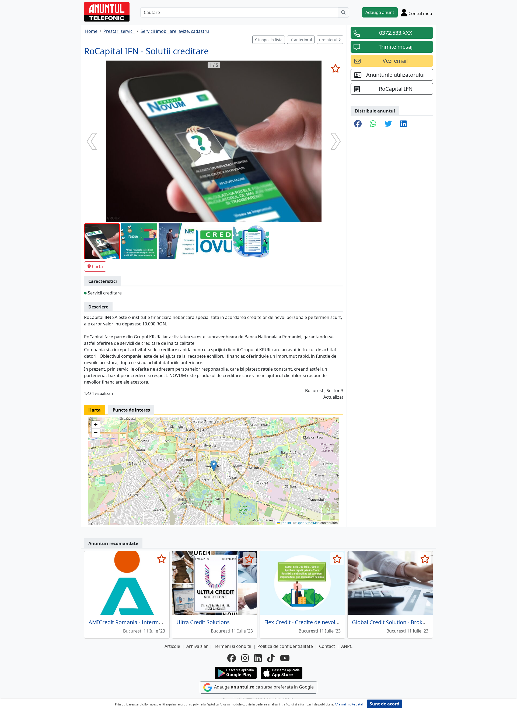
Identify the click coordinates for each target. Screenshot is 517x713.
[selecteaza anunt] (335, 68)
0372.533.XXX (395, 32)
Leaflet (285, 522)
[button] (213, 465)
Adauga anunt (379, 12)
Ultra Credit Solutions (203, 622)
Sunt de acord (384, 704)
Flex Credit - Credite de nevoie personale (314, 622)
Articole (172, 646)
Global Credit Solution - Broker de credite (403, 622)
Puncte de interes (131, 410)
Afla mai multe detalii (349, 704)
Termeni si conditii (232, 646)
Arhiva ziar (197, 646)
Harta (94, 410)
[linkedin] (258, 658)
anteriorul (302, 39)
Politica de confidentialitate (285, 646)
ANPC (346, 646)
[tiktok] (271, 658)
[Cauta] (343, 12)
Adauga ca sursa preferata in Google (263, 687)
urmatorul (328, 39)
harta (97, 266)
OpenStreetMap (308, 522)
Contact (327, 646)
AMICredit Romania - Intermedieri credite (140, 622)
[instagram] (245, 658)
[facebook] (231, 658)
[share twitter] (388, 124)
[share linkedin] (403, 124)
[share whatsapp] (373, 124)
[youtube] (285, 658)
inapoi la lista (269, 39)
